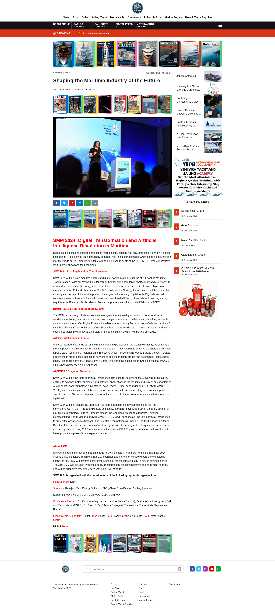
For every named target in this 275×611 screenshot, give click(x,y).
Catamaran (134, 17)
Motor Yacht (117, 17)
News (66, 17)
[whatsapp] (218, 568)
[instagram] (205, 568)
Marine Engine (173, 17)
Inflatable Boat (153, 17)
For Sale (115, 588)
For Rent (143, 584)
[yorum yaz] (94, 203)
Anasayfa (57, 72)
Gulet (85, 17)
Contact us (174, 584)
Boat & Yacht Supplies (198, 17)
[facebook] (56, 203)
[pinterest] (79, 203)
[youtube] (211, 568)
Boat (75, 17)
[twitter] (64, 203)
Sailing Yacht (99, 17)
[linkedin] (71, 203)
